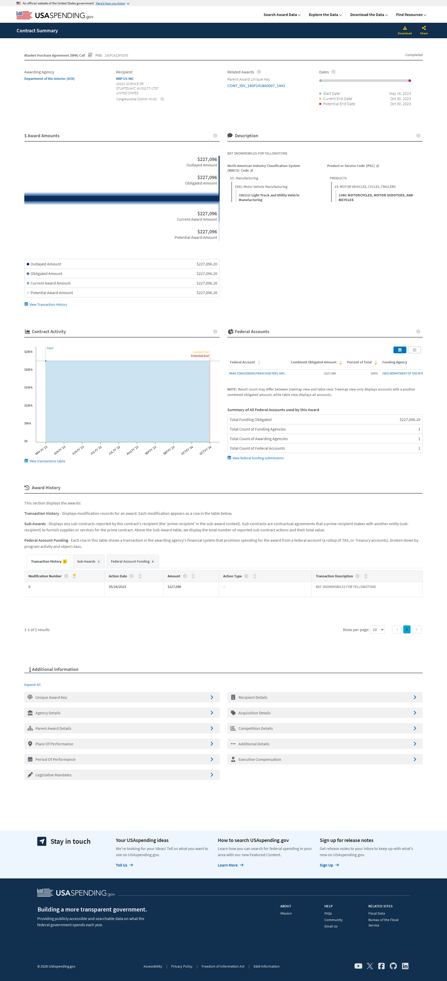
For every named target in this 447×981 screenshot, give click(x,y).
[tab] (49, 561)
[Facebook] (381, 966)
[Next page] (416, 629)
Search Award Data (280, 14)
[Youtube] (358, 966)
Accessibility (153, 966)
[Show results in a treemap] (414, 350)
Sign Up (326, 865)
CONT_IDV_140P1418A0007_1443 (256, 85)
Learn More (228, 865)
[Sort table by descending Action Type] (254, 577)
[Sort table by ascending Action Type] (254, 575)
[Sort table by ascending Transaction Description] (366, 575)
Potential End (200, 356)
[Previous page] (397, 629)
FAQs (328, 913)
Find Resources (409, 14)
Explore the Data (323, 14)
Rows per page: (356, 629)
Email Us (331, 926)
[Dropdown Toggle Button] (424, 28)
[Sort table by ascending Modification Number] (74, 575)
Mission (286, 913)
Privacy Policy (181, 966)
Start (50, 348)
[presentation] (162, 98)
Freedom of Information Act (223, 966)
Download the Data (367, 14)
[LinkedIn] (405, 966)
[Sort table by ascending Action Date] (139, 575)
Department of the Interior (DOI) (49, 78)
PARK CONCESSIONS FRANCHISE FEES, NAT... (257, 373)
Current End (201, 352)
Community (333, 919)
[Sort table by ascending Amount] (193, 575)
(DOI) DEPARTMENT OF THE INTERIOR (406, 373)
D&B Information (267, 966)
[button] (122, 697)
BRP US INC (125, 78)
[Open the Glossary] (90, 55)
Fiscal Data (376, 913)
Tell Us (121, 865)
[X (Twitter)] (370, 966)
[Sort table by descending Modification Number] (74, 577)
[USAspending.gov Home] (55, 15)
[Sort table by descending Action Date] (139, 577)
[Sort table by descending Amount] (193, 577)
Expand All (32, 684)
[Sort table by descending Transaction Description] (366, 577)
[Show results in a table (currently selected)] (399, 350)
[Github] (393, 966)
